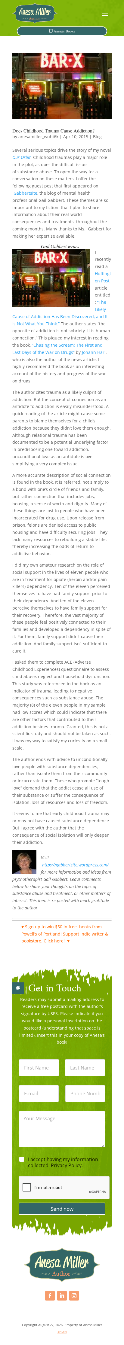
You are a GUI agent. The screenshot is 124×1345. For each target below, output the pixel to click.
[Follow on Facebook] (50, 1296)
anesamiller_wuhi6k (38, 136)
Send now (62, 1208)
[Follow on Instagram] (74, 1296)
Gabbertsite (25, 193)
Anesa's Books (64, 31)
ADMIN (62, 1332)
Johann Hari (94, 352)
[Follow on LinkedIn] (62, 1296)
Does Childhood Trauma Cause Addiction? (53, 130)
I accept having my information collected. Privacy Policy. (63, 1162)
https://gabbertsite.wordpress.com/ (75, 865)
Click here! (54, 941)
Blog (97, 136)
